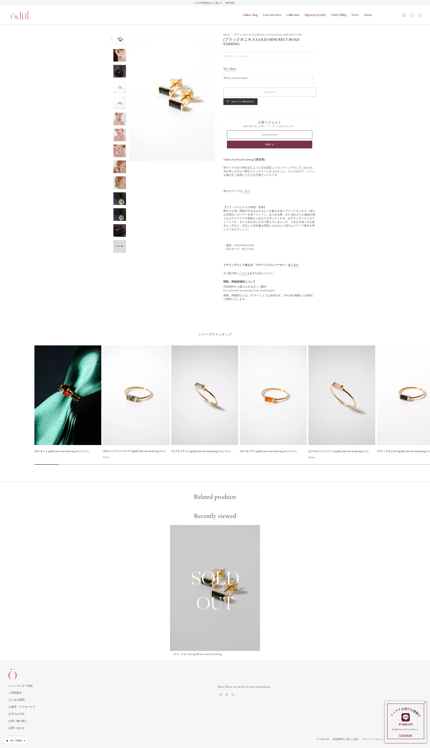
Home (226, 34)
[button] (250, 15)
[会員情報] (404, 15)
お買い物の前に (17, 721)
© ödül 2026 (323, 739)
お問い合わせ (16, 728)
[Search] (412, 15)
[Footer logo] (12, 674)
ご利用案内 (15, 693)
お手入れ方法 (16, 714)
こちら (246, 191)
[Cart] (419, 15)
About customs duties (235, 78)
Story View (82, 451)
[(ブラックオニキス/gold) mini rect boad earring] (215, 588)
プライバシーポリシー (373, 739)
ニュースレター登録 (20, 686)
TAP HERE (406, 735)
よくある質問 (16, 700)
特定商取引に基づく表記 (346, 739)
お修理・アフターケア (21, 707)
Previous (129, 97)
